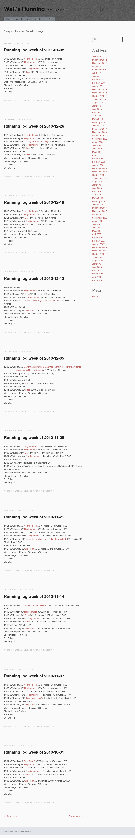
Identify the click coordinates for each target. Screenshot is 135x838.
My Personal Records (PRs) (40, 19)
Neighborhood (30, 58)
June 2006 (97, 267)
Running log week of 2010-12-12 (34, 278)
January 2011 (98, 86)
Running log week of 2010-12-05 (34, 358)
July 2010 (96, 105)
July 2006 (96, 263)
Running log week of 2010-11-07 (34, 676)
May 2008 (96, 191)
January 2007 (98, 244)
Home (9, 19)
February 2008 (98, 201)
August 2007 (98, 220)
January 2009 (98, 165)
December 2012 (99, 59)
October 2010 (98, 95)
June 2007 (97, 227)
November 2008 (99, 171)
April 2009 (96, 155)
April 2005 (96, 276)
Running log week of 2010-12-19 (34, 202)
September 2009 (99, 138)
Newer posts (76, 815)
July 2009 (96, 145)
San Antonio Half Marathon (36, 605)
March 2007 (97, 237)
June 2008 (97, 188)
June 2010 (97, 109)
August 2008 (98, 181)
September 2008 (99, 178)
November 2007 (99, 211)
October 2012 (98, 66)
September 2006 (99, 257)
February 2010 (98, 122)
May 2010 (96, 112)
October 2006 (98, 253)
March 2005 (97, 280)
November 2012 (99, 63)
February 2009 (98, 161)
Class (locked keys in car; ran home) (41, 300)
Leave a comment (43, 100)
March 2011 (97, 79)
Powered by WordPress (13, 831)
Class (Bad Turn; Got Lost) (36, 141)
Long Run (29, 310)
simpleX (28, 831)
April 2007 (96, 234)
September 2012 (99, 69)
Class (27, 65)
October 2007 (98, 214)
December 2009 (99, 128)
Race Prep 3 (29, 761)
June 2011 (97, 76)
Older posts (10, 815)
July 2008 (96, 184)
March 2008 (97, 197)
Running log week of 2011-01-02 (34, 49)
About (19, 19)
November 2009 (99, 132)
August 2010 (98, 102)
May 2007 (96, 230)
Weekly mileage (23, 100)
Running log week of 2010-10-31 (34, 752)
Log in (95, 296)
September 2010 (99, 99)
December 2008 (99, 168)
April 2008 (96, 194)
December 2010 (99, 89)
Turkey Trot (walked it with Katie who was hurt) (45, 538)
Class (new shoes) (33, 697)
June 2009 (97, 148)
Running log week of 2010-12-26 (34, 126)
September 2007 (99, 217)
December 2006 (99, 247)
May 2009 (96, 151)
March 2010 (97, 118)
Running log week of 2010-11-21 (34, 517)
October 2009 (98, 135)
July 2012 (96, 72)
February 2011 (98, 82)
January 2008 (98, 204)
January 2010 (98, 125)
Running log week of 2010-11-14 (34, 596)
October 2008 (98, 174)
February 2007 (98, 240)
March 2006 (97, 273)
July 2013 (96, 56)
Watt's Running (24, 8)
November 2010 (99, 92)
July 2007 (96, 224)
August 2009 (98, 142)
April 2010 (96, 115)
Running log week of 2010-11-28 (34, 437)
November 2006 (99, 250)
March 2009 (97, 158)
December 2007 (99, 207)
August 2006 (98, 260)
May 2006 (96, 270)
